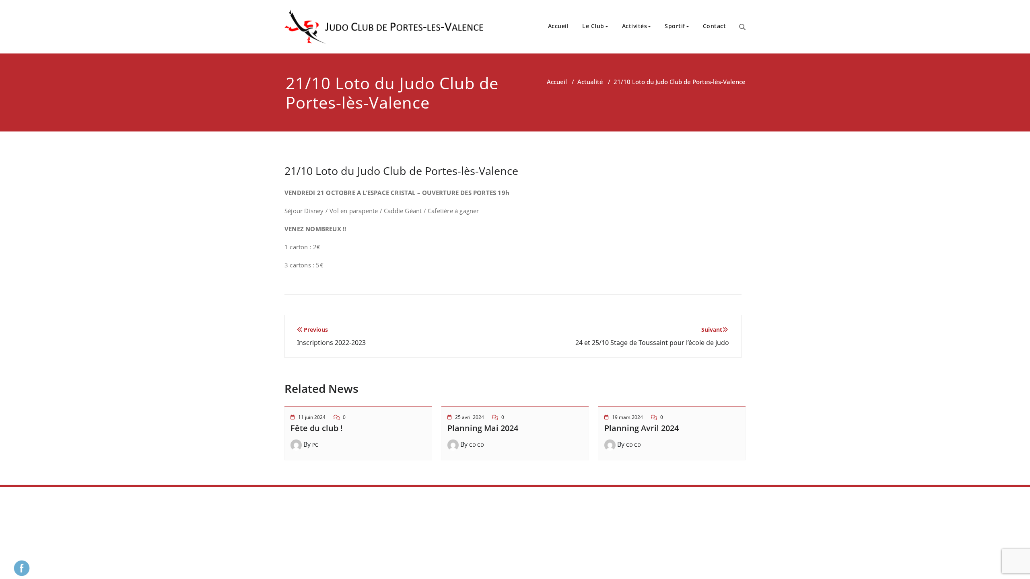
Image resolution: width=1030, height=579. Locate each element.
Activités (634, 26)
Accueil (558, 26)
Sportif (675, 26)
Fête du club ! (316, 428)
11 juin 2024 (311, 417)
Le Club (593, 26)
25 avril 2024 (469, 417)
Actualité (590, 82)
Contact (714, 26)
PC (315, 444)
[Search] (742, 27)
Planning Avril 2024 (641, 428)
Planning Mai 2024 (482, 428)
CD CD (476, 444)
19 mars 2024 (627, 417)
